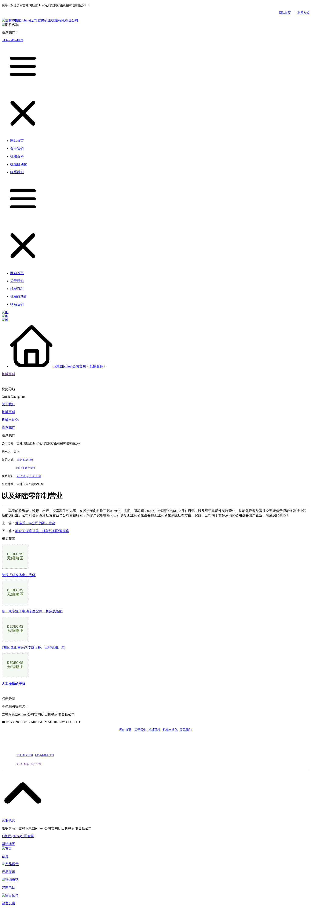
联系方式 (303, 12)
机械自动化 (10, 420)
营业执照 (8, 820)
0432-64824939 (12, 40)
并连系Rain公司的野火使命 (35, 523)
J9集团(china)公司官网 (69, 366)
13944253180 (25, 459)
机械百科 (96, 366)
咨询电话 (8, 887)
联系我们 (8, 427)
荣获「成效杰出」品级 (19, 575)
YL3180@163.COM (29, 763)
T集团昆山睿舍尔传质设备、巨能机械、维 (33, 647)
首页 (5, 856)
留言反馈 (8, 903)
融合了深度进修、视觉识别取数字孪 (42, 531)
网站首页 (285, 12)
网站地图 (8, 844)
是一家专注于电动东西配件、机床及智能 (32, 611)
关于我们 (8, 404)
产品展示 (8, 872)
